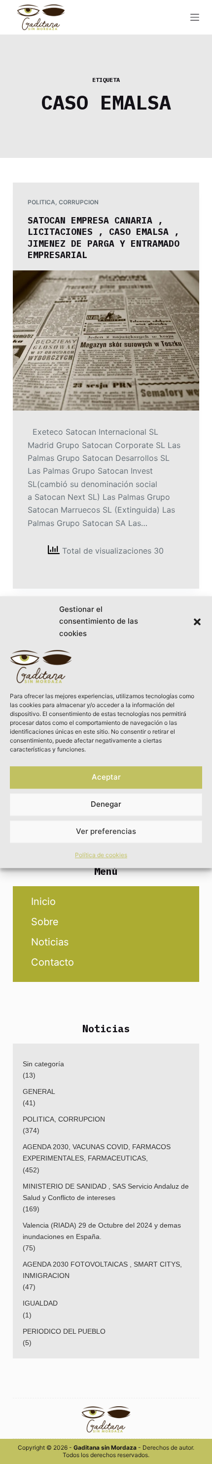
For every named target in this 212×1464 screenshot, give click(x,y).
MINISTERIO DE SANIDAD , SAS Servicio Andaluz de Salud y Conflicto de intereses (106, 1191)
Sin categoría (43, 1064)
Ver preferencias (106, 831)
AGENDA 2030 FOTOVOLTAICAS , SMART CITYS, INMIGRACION (102, 1269)
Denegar (106, 804)
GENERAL (39, 1091)
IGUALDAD (40, 1303)
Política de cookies (101, 855)
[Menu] (194, 17)
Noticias (50, 942)
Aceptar (106, 777)
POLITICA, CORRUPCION (63, 202)
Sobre (45, 922)
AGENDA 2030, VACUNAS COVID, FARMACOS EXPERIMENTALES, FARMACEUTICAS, (97, 1152)
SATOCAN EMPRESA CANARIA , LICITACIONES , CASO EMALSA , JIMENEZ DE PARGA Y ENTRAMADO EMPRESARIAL (103, 238)
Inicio (43, 901)
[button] (197, 622)
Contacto (52, 962)
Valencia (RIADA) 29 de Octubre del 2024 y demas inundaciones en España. (102, 1230)
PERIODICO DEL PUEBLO (64, 1331)
